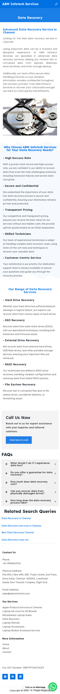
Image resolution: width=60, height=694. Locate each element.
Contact (6, 652)
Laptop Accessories (13, 626)
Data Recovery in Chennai (16, 518)
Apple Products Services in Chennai (22, 607)
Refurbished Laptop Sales (17, 615)
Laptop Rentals (11, 622)
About (5, 648)
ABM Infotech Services (20, 4)
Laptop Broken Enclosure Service (21, 630)
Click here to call (18, 440)
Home (5, 644)
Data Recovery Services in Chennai (21, 525)
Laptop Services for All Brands (19, 611)
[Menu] (56, 4)
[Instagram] (5, 676)
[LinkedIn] (20, 676)
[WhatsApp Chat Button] (52, 686)
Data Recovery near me (15, 539)
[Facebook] (13, 676)
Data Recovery (11, 618)
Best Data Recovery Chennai (17, 532)
